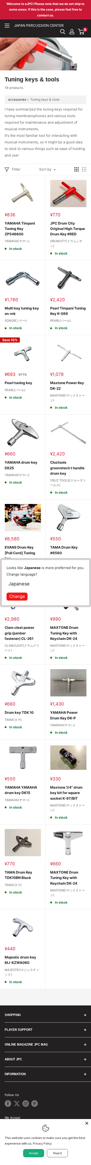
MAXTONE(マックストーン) (67, 397)
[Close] (86, 1123)
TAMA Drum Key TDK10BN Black (18, 875)
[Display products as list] (84, 169)
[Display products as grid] (76, 169)
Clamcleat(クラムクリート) (22, 648)
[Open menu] (7, 25)
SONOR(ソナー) (16, 320)
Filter (16, 169)
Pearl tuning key (18, 383)
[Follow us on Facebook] (8, 1103)
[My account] (72, 31)
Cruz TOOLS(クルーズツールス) (68, 482)
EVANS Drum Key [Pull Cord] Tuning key (20, 553)
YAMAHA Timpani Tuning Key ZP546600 (20, 229)
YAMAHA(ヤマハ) (17, 241)
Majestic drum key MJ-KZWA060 (20, 960)
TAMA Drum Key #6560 (64, 550)
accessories (17, 99)
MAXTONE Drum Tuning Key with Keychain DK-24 (64, 633)
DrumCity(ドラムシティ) (66, 243)
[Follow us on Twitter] (17, 1103)
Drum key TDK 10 (19, 712)
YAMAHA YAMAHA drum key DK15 (21, 790)
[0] (81, 31)
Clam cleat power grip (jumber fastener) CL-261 (19, 633)
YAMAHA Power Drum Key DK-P (64, 715)
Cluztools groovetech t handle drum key (67, 468)
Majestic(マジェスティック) (22, 972)
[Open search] (62, 31)
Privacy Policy (42, 1143)
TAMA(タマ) (13, 720)
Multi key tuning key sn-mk (22, 311)
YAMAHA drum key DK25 (21, 465)
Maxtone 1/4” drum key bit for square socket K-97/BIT (66, 793)
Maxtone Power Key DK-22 (67, 385)
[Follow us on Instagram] (25, 1103)
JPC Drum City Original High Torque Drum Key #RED (67, 229)
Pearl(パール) (60, 320)
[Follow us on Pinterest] (34, 1103)
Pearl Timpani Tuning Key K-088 (68, 311)
